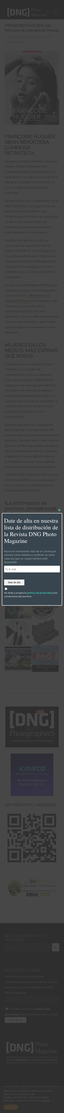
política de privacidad (39, 592)
